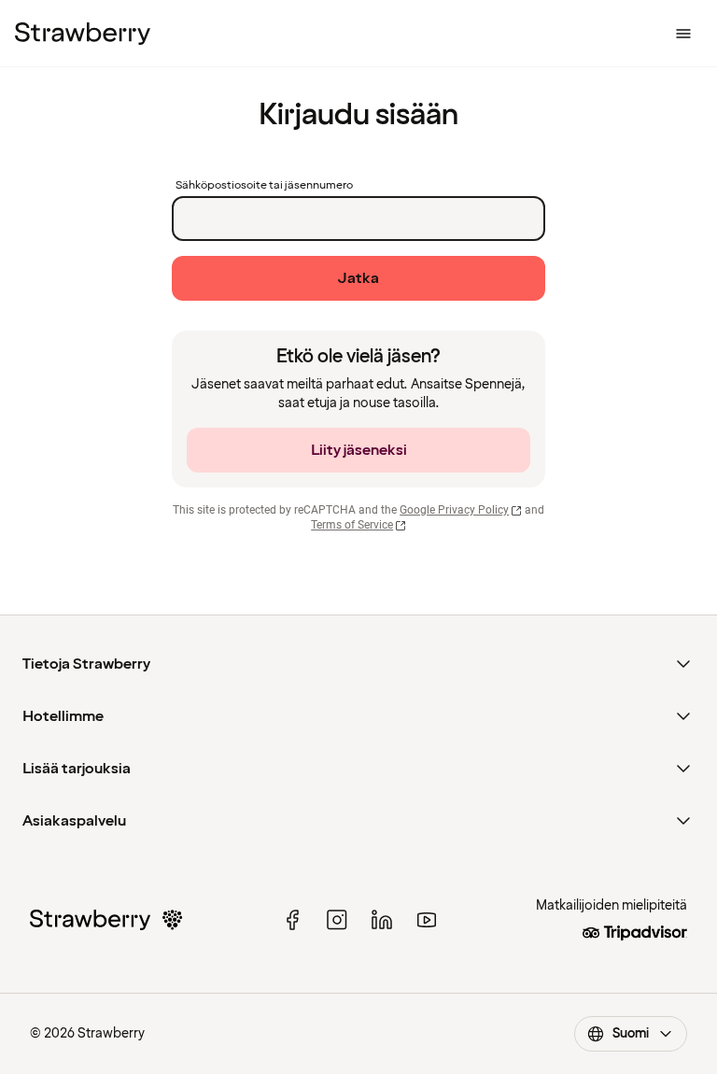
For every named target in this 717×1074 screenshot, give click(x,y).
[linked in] (382, 920)
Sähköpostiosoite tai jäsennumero (264, 185)
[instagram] (337, 920)
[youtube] (426, 920)
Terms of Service (352, 524)
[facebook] (292, 920)
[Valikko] (683, 33)
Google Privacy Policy (454, 509)
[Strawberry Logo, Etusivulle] (82, 33)
